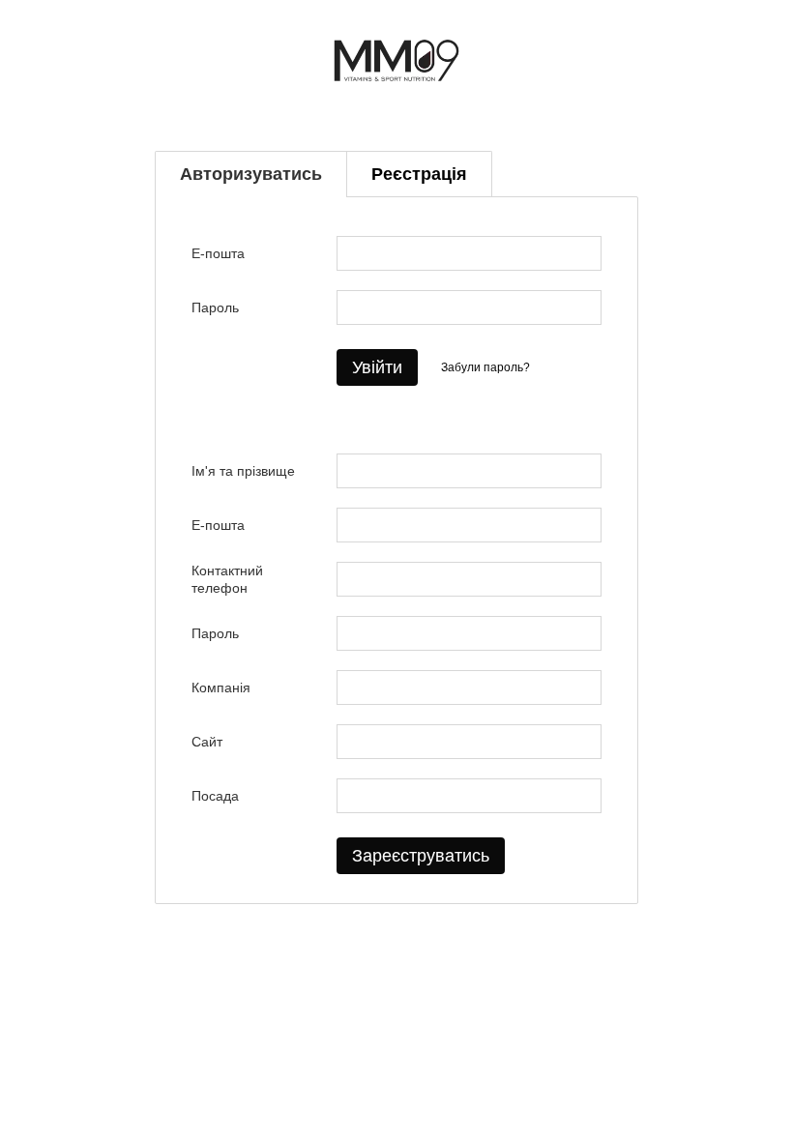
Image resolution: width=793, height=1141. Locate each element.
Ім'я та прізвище (243, 471)
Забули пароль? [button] (485, 367)
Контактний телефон (227, 579)
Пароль (215, 307)
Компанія (220, 687)
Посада (215, 796)
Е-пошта (218, 253)
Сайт (206, 741)
